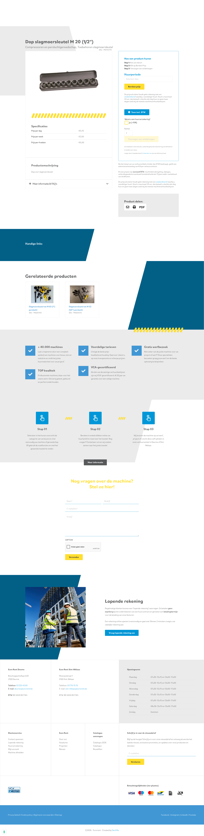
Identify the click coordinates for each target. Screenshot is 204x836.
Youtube (192, 815)
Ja (133, 122)
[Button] (127, 207)
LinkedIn (184, 815)
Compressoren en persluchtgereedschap (50, 47)
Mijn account (13, 749)
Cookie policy (26, 815)
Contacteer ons (146, 153)
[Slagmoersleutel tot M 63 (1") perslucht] (42, 299)
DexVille (115, 830)
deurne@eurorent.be (23, 688)
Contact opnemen (15, 739)
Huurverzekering (15, 746)
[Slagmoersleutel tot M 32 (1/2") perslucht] (82, 299)
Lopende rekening (15, 742)
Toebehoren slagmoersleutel (95, 47)
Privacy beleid (14, 815)
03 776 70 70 (72, 685)
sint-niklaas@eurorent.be (76, 688)
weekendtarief (130, 96)
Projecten (63, 746)
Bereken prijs (134, 86)
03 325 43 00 (22, 685)
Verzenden (74, 557)
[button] (102, 61)
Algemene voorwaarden (44, 815)
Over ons (63, 739)
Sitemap (58, 815)
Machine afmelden (16, 752)
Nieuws (62, 749)
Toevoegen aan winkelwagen (141, 139)
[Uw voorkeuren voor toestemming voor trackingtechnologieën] (4, 832)
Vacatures (63, 742)
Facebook (165, 815)
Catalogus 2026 (99, 742)
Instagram (175, 815)
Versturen (135, 761)
